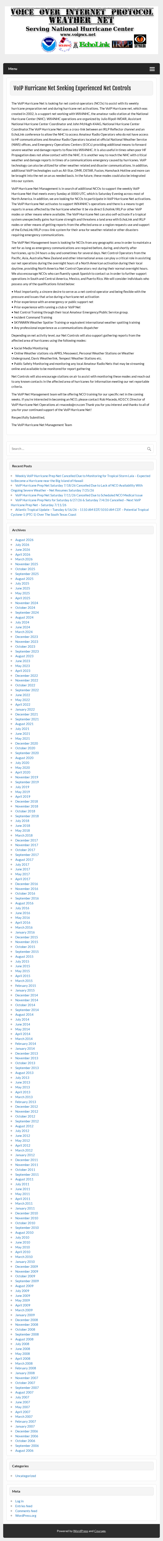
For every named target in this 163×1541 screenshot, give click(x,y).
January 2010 (25, 1261)
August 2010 (24, 1232)
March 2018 (24, 835)
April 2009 (22, 1305)
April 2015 (22, 976)
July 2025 (22, 583)
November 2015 (26, 942)
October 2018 (25, 811)
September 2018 (27, 816)
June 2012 (22, 1135)
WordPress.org (25, 1515)
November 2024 (26, 603)
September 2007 (27, 1387)
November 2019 (26, 777)
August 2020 (24, 758)
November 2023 (26, 641)
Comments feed (26, 1511)
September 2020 (27, 753)
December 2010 (26, 1213)
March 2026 (24, 559)
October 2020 (25, 748)
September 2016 (27, 898)
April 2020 (22, 772)
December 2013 (26, 1053)
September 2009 (27, 1281)
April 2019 (22, 796)
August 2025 (24, 579)
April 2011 (22, 1199)
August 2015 (24, 956)
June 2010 (22, 1242)
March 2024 (24, 632)
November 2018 (26, 806)
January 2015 (25, 990)
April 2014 (22, 1034)
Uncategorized (25, 1476)
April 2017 (22, 879)
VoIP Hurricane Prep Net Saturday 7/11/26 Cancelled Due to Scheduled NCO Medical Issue (79, 495)
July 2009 (22, 1291)
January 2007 (25, 1426)
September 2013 (27, 1068)
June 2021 (22, 733)
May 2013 (22, 1087)
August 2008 (24, 1339)
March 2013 (24, 1097)
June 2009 (22, 1295)
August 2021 (24, 724)
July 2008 (22, 1344)
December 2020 (26, 743)
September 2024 (27, 612)
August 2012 (24, 1126)
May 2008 (22, 1353)
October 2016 (25, 893)
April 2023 (22, 671)
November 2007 (26, 1378)
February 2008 (25, 1368)
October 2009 (25, 1276)
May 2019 (22, 792)
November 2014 (26, 1000)
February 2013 (25, 1102)
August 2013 (24, 1073)
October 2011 (25, 1169)
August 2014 (24, 1014)
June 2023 (22, 661)
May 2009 (22, 1300)
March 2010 (24, 1257)
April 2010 (22, 1252)
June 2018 (22, 825)
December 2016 (26, 884)
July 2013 (22, 1077)
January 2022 (25, 709)
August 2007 (24, 1392)
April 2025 (22, 598)
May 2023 (22, 666)
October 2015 (25, 947)
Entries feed (23, 1506)
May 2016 (22, 917)
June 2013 (22, 1082)
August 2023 (24, 656)
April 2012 (22, 1145)
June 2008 (22, 1349)
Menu (12, 69)
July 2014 (22, 1019)
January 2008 (25, 1373)
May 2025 (22, 593)
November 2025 (26, 564)
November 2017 (26, 845)
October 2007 (25, 1383)
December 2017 (26, 840)
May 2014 (22, 1029)
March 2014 (24, 1039)
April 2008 (22, 1358)
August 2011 (24, 1179)
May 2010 (22, 1247)
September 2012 (27, 1121)
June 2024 (22, 627)
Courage (99, 1531)
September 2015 (27, 951)
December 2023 (26, 637)
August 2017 (24, 859)
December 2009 (26, 1266)
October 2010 (25, 1223)
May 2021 (22, 738)
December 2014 (26, 995)
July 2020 (22, 763)
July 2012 (22, 1131)
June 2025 (22, 588)
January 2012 (25, 1155)
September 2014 (27, 1010)
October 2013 (25, 1063)
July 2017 (22, 864)
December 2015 (26, 937)
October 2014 (25, 1005)
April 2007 (22, 1412)
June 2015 (22, 966)
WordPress (80, 1531)
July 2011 (22, 1184)
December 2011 (26, 1160)
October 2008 (25, 1329)
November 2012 (26, 1111)
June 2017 (22, 869)
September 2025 (27, 574)
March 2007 (24, 1416)
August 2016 (24, 903)
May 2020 (22, 767)
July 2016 (22, 908)
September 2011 (27, 1174)
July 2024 (22, 622)
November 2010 (26, 1218)
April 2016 (22, 922)
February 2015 (25, 985)
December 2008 (26, 1320)
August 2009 (24, 1286)
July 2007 (22, 1397)
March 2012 (24, 1150)
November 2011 (26, 1165)
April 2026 (22, 554)
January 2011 (25, 1208)
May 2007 (22, 1407)
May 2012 (22, 1140)
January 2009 (25, 1315)
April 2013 (22, 1092)
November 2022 (26, 680)
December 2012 (26, 1106)
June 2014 (22, 1024)
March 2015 (24, 981)
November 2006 (26, 1436)
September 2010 (27, 1227)
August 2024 (24, 617)
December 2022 (26, 675)
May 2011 (22, 1194)
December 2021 (26, 714)
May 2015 (22, 971)
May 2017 (22, 874)
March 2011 (24, 1203)
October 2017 (25, 850)
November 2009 (26, 1271)
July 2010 (22, 1237)
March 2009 (24, 1310)
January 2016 (25, 932)
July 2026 (22, 545)
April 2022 (22, 704)
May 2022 (22, 700)
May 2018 (22, 830)
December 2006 (26, 1431)
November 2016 (26, 889)
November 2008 (26, 1324)
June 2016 (22, 913)
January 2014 (25, 1048)
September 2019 (27, 782)
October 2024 (25, 607)
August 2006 (24, 1450)
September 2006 (27, 1446)
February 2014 (25, 1043)
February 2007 (25, 1421)
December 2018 (26, 801)
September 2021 (27, 719)
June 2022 (22, 695)
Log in (19, 1501)
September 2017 (27, 855)
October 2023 (25, 646)
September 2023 (27, 651)
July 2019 (22, 787)
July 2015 (22, 961)
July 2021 (22, 729)
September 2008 (27, 1334)
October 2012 (25, 1116)
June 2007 (22, 1402)
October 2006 (25, 1441)
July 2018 (22, 821)
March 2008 (24, 1363)
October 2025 (25, 569)
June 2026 (22, 549)
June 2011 (22, 1189)
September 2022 (27, 690)
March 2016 (24, 927)
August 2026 (24, 540)
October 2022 (25, 685)
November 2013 (26, 1058)
